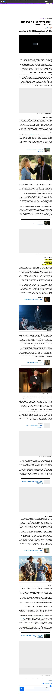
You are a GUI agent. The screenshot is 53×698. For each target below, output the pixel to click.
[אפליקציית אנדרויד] (6, 3)
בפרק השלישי (33, 134)
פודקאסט (27, 3)
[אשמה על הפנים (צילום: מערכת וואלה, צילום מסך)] (35, 500)
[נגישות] (1, 1)
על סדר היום (32, 3)
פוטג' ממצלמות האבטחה (29, 626)
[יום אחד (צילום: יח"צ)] (35, 569)
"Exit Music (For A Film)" (40, 290)
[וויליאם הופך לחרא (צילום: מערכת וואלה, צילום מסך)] (35, 101)
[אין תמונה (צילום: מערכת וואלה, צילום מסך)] (35, 658)
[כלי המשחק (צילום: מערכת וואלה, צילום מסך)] (35, 444)
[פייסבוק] (2, 3)
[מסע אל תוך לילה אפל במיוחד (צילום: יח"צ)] (35, 381)
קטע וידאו (22, 618)
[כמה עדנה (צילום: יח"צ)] (35, 168)
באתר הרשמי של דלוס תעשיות (38, 617)
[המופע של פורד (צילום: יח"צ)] (35, 318)
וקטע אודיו (46, 620)
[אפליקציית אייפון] (5, 3)
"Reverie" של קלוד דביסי (40, 270)
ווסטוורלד (50, 680)
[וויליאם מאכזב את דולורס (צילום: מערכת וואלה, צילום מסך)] (35, 242)
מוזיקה (38, 3)
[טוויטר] (3, 3)
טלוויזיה (44, 3)
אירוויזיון (41, 3)
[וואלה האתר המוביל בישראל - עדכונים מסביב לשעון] (46, 1)
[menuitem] (39, 1)
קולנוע (36, 3)
